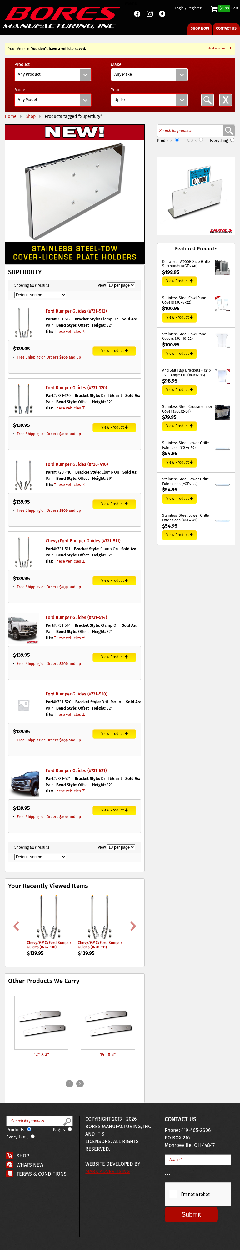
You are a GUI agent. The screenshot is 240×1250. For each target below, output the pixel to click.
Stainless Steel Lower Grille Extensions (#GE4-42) (185, 518)
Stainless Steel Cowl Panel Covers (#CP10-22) (184, 336)
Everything (219, 141)
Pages (191, 141)
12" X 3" (41, 1054)
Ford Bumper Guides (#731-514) (76, 617)
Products (164, 141)
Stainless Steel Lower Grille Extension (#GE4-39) (185, 445)
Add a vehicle (218, 48)
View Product (112, 351)
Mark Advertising (107, 1172)
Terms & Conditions (42, 1174)
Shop (23, 1156)
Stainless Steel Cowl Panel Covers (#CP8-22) (184, 300)
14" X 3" (108, 1054)
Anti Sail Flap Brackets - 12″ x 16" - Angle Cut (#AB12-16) (186, 373)
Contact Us (226, 29)
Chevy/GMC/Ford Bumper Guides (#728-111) (100, 945)
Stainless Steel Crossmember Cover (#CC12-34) (187, 409)
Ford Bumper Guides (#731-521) (76, 770)
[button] (75, 194)
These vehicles (67, 332)
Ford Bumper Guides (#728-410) (77, 464)
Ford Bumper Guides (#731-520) (77, 694)
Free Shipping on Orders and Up (49, 357)
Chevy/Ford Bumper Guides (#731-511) (83, 541)
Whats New (30, 1165)
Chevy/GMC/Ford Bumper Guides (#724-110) (49, 945)
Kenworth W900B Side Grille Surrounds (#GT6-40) (186, 264)
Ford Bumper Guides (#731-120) (76, 387)
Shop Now (200, 29)
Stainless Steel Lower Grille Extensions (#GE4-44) (185, 481)
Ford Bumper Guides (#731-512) (76, 311)
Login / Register (188, 8)
